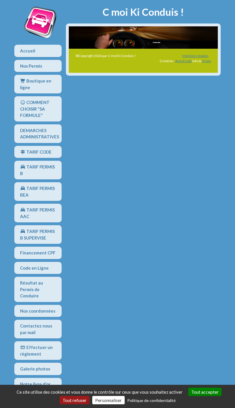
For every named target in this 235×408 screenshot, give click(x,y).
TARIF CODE (39, 151)
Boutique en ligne (35, 84)
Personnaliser (108, 400)
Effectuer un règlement (36, 350)
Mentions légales (195, 56)
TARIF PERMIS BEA (37, 191)
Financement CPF (38, 252)
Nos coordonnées (37, 310)
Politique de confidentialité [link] (151, 400)
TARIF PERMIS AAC (37, 213)
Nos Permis (31, 65)
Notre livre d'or (35, 384)
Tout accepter (205, 392)
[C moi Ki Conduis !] (40, 22)
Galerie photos (35, 368)
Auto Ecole (183, 61)
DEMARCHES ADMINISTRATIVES (39, 134)
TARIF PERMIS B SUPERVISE (37, 234)
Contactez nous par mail (36, 329)
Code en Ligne (34, 267)
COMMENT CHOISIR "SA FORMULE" (35, 109)
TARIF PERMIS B (37, 170)
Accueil (27, 50)
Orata (206, 61)
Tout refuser (74, 400)
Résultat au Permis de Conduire (31, 289)
